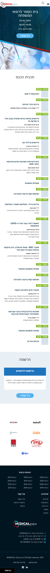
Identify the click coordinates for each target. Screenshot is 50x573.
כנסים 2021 (44, 481)
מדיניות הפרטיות (19, 562)
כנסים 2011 (12, 488)
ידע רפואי (45, 506)
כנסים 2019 (44, 488)
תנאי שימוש (33, 562)
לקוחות (45, 513)
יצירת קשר (21, 499)
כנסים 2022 (44, 477)
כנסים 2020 (44, 484)
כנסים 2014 (12, 477)
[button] (48, 4)
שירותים (45, 499)
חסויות (46, 509)
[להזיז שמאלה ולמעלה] (1, 570)
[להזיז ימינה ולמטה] (3, 571)
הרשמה (25, 36)
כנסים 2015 (28, 488)
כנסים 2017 (28, 481)
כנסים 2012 (12, 484)
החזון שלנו (44, 503)
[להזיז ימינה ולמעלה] (3, 570)
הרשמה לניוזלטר (19, 503)
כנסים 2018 (28, 477)
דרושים (22, 506)
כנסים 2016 (28, 484)
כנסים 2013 (12, 481)
